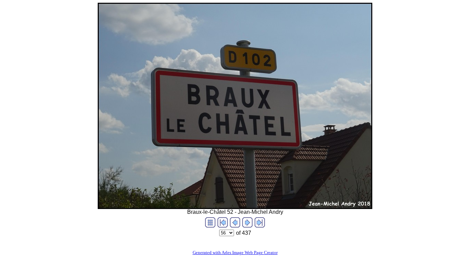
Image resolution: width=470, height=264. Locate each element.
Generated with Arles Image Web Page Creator (235, 252)
